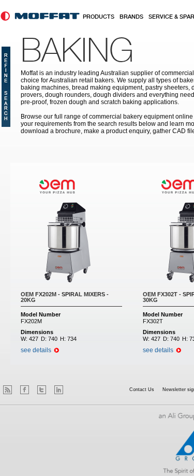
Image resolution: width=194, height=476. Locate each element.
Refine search (6, 87)
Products (98, 17)
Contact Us (141, 389)
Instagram (75, 389)
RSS (7, 389)
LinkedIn (58, 389)
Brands (131, 17)
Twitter (41, 389)
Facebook (24, 389)
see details (36, 350)
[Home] (40, 16)
